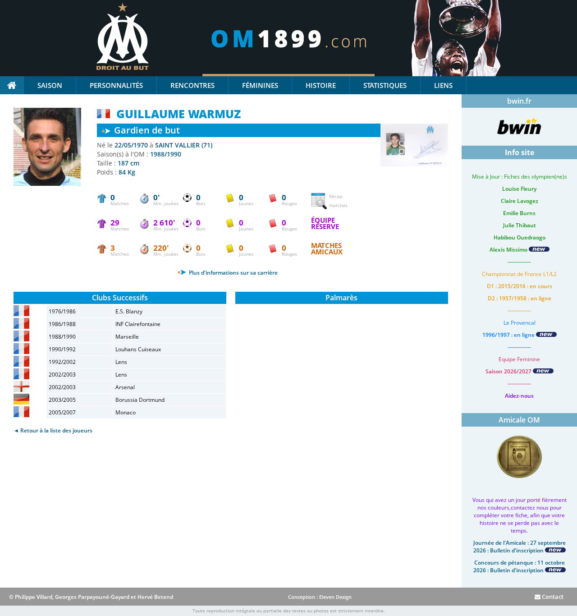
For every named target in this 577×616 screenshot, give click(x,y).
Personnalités (116, 85)
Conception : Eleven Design (320, 596)
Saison (49, 85)
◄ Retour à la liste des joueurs (53, 430)
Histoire (321, 85)
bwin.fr (519, 101)
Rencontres (192, 85)
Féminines (260, 85)
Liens (443, 85)
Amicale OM (519, 420)
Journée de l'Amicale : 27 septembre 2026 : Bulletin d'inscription (519, 546)
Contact (551, 597)
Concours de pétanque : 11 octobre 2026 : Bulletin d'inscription (519, 566)
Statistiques (385, 85)
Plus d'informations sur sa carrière (233, 272)
